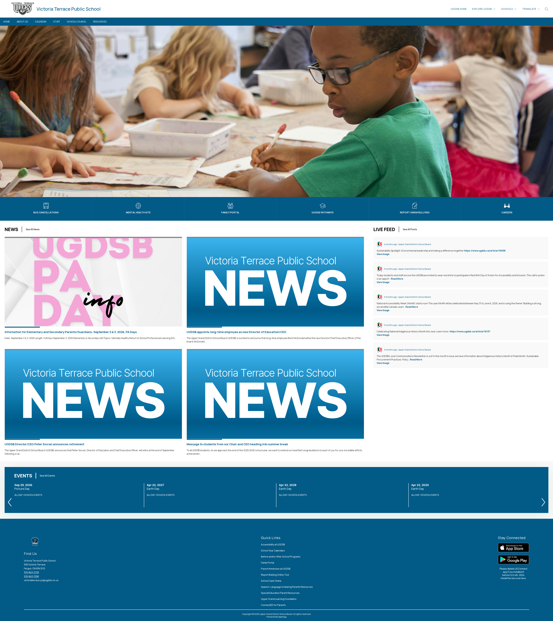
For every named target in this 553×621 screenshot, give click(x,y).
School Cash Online (271, 580)
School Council (76, 21)
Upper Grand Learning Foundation (279, 599)
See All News (33, 229)
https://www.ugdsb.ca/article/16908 (484, 250)
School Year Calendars (273, 550)
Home (6, 21)
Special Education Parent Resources (280, 592)
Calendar (40, 21)
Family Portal (267, 562)
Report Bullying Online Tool (275, 574)
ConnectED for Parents (273, 605)
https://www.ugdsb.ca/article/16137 (470, 331)
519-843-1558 (31, 576)
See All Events (47, 475)
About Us (22, 21)
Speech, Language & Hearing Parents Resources (287, 586)
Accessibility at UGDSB (273, 544)
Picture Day (22, 489)
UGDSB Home (459, 9)
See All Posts (410, 229)
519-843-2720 (31, 572)
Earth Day (154, 489)
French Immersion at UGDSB (275, 568)
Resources (100, 21)
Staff (56, 21)
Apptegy (282, 616)
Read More (397, 278)
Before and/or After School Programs (280, 556)
